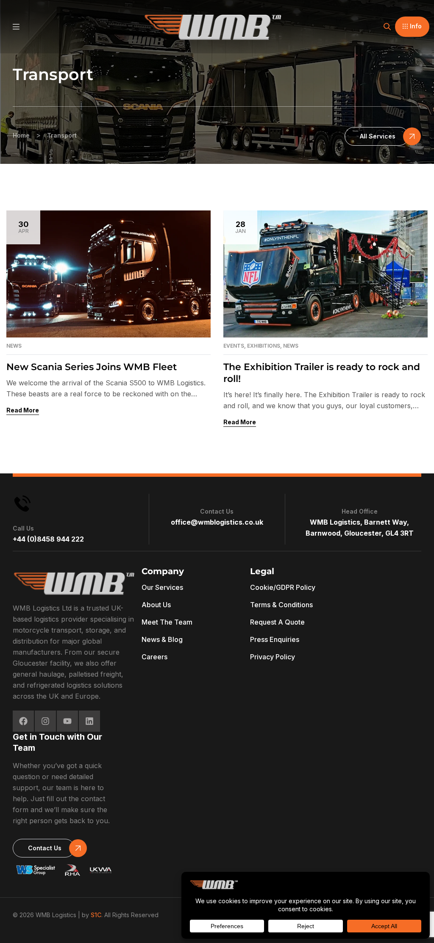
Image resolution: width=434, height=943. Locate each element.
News (14, 346)
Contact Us (217, 511)
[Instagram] (45, 721)
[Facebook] (23, 721)
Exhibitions (263, 346)
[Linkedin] (89, 721)
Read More (22, 410)
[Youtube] (67, 721)
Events (233, 346)
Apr (23, 227)
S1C (96, 914)
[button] (412, 27)
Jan (240, 227)
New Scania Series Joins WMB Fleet (91, 367)
